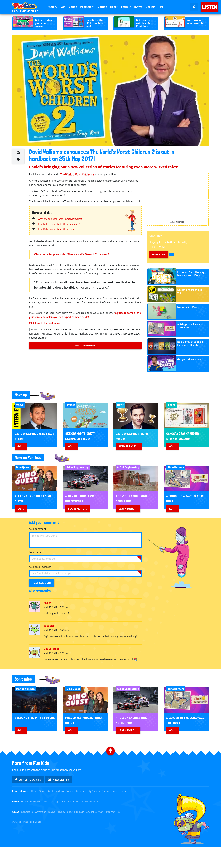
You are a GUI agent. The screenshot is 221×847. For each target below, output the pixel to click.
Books (114, 7)
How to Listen (41, 802)
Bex (69, 802)
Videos (73, 7)
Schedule (26, 802)
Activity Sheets (91, 791)
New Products (120, 791)
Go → (20, 446)
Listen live (158, 254)
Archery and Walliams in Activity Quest (60, 219)
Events (138, 7)
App (161, 7)
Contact (150, 7)
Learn (124, 7)
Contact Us (27, 812)
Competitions (73, 791)
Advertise (40, 812)
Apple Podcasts (30, 780)
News (34, 791)
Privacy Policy (64, 812)
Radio (51, 7)
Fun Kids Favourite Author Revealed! (59, 224)
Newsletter (60, 780)
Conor (76, 802)
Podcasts (86, 7)
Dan (63, 802)
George (55, 802)
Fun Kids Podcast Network (89, 812)
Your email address (40, 567)
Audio (50, 791)
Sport (42, 791)
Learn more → (77, 509)
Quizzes (102, 7)
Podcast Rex (113, 812)
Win (63, 7)
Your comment (37, 529)
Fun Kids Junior (91, 802)
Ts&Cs (51, 812)
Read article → (128, 446)
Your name (35, 552)
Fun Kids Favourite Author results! (58, 229)
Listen (209, 7)
